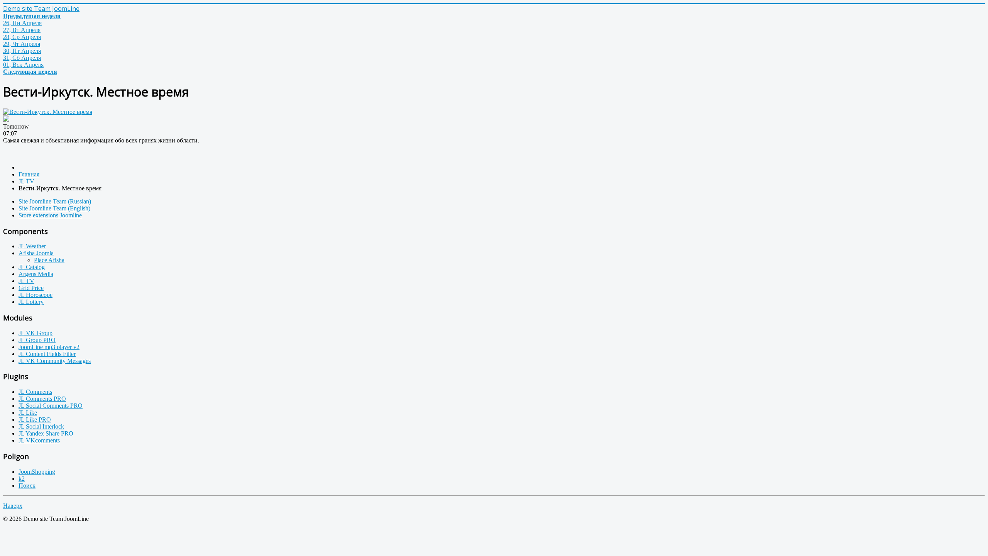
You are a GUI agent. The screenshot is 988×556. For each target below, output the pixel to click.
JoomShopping (37, 471)
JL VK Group (35, 333)
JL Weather (32, 246)
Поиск (27, 485)
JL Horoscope (35, 295)
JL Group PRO (37, 340)
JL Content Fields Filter (47, 354)
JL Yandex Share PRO (46, 433)
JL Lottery (31, 301)
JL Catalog (32, 267)
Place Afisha (49, 260)
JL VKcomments (39, 440)
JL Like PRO (35, 419)
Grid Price (31, 288)
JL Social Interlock (41, 426)
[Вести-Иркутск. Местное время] (47, 111)
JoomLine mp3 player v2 (49, 347)
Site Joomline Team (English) (54, 208)
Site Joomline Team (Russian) (55, 201)
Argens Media (36, 274)
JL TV (26, 281)
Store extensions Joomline (50, 215)
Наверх (12, 505)
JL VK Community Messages (55, 361)
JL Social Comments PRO (51, 405)
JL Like (28, 412)
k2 (22, 478)
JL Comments (35, 391)
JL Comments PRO (42, 398)
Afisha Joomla (36, 253)
